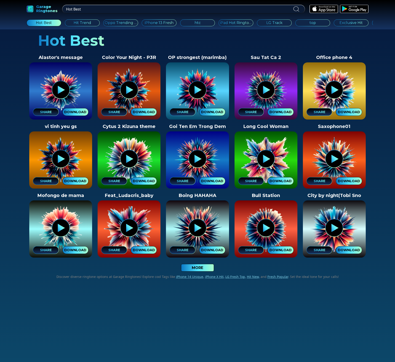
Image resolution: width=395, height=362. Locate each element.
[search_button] (296, 9)
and (274, 276)
